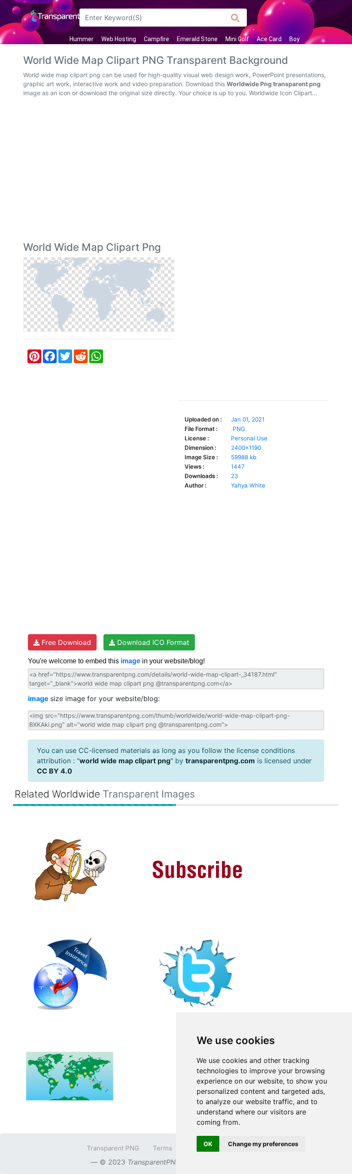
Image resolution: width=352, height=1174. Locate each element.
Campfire (156, 39)
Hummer (82, 39)
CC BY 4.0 (54, 771)
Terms (162, 1148)
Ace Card (269, 39)
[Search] (235, 18)
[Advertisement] (176, 171)
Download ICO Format (152, 642)
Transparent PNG (113, 1148)
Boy (294, 39)
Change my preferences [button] (263, 1143)
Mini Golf (237, 39)
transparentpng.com (220, 760)
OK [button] (207, 1143)
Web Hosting (118, 39)
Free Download (65, 642)
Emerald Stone (197, 39)
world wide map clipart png (124, 760)
